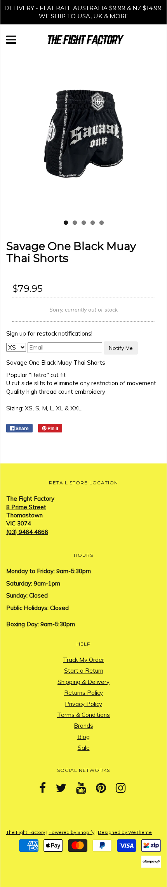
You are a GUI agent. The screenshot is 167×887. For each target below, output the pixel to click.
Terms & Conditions (83, 714)
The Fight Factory (25, 832)
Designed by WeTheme (125, 832)
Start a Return (83, 670)
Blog (83, 737)
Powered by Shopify (71, 832)
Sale (84, 747)
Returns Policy (83, 692)
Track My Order (83, 659)
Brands (83, 725)
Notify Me (121, 347)
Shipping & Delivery (83, 681)
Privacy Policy (83, 704)
